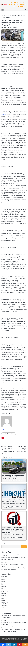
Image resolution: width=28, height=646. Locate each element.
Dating (3, 581)
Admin (15, 27)
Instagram (4, 593)
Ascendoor (18, 639)
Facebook (3, 586)
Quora (2, 597)
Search (3, 543)
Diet (2, 583)
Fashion (3, 588)
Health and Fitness (6, 591)
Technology (4, 605)
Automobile (4, 442)
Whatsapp (4, 609)
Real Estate (4, 598)
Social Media (4, 603)
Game (2, 590)
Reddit (3, 600)
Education (3, 584)
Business (3, 578)
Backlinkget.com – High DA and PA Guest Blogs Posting (17, 4)
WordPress (14, 641)
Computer (3, 579)
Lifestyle (3, 595)
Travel (2, 607)
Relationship (4, 602)
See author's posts (8, 433)
